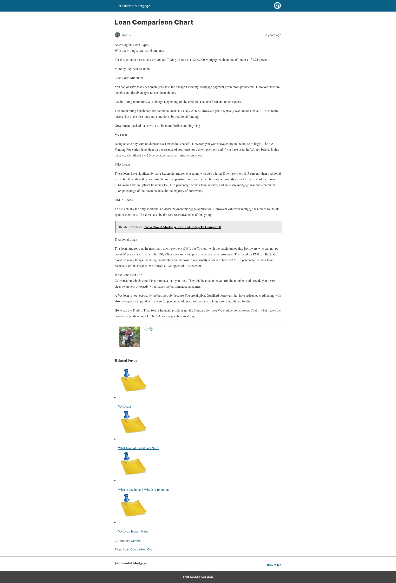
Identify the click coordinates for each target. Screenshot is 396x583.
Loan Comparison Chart (139, 549)
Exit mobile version (198, 577)
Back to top (274, 565)
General (136, 540)
